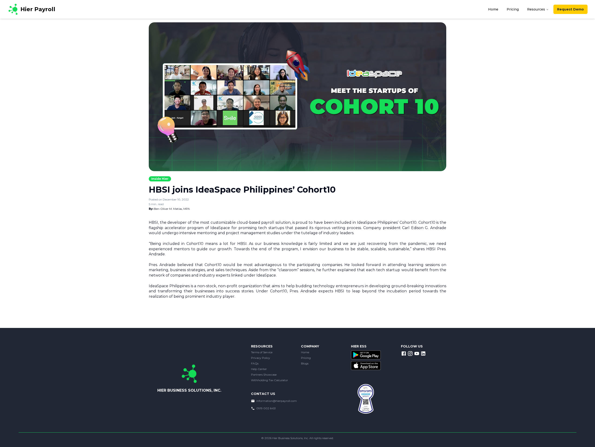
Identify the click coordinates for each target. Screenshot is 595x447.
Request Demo (570, 9)
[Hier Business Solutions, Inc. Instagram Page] (410, 353)
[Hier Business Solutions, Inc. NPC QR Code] (369, 402)
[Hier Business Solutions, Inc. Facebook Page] (404, 353)
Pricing (306, 358)
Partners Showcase (264, 374)
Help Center (259, 369)
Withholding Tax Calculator (269, 380)
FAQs (254, 363)
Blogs (304, 363)
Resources (536, 9)
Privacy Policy (260, 358)
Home (305, 352)
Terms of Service (261, 352)
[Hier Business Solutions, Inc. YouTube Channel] (417, 353)
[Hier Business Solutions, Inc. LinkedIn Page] (423, 353)
